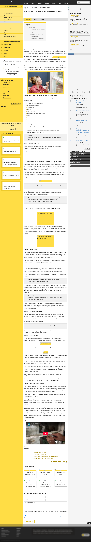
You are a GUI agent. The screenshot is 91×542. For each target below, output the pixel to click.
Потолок (5, 26)
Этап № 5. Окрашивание (35, 36)
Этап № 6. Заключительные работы (37, 38)
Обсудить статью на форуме (59, 461)
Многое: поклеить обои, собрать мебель (13, 68)
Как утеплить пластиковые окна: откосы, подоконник (78, 158)
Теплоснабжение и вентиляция (10, 36)
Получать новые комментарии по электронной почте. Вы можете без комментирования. (44, 517)
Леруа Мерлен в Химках (82, 140)
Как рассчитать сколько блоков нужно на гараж (11, 176)
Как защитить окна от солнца (77, 166)
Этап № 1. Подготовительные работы (37, 29)
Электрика (6, 50)
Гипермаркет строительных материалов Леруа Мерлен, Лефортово (83, 130)
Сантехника (6, 30)
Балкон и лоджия (7, 9)
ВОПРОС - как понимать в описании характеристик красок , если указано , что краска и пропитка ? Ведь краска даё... (78, 18)
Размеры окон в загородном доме (79, 153)
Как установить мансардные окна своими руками (45, 456)
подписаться (62, 516)
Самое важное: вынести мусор (12, 71)
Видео (53, 3)
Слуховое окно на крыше (39, 454)
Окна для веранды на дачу (60, 473)
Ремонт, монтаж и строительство (10, 6)
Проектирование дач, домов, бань (10, 28)
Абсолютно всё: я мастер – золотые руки (11, 65)
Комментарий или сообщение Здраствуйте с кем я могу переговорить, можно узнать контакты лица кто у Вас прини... (79, 47)
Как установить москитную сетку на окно (43, 458)
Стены (5, 34)
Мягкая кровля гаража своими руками (10, 152)
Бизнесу (5, 56)
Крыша (5, 15)
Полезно (5, 53)
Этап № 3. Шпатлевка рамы (35, 33)
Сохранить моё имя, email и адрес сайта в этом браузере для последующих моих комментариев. (46, 512)
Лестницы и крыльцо (8, 17)
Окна (5, 21)
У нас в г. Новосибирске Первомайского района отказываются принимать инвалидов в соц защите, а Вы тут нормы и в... (79, 39)
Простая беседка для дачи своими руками (9, 187)
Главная (26, 3)
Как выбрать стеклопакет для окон (60, 483)
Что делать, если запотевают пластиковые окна (30, 484)
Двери (5, 11)
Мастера (39, 3)
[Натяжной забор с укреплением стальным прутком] (11, 114)
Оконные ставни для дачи (39, 452)
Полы (5, 24)
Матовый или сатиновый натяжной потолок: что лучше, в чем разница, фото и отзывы (11, 164)
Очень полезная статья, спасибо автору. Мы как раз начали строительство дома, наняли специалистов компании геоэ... (80, 32)
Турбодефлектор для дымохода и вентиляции (11, 140)
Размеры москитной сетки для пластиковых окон (77, 161)
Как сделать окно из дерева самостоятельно (45, 474)
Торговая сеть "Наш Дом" (82, 111)
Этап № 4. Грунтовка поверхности (36, 34)
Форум (32, 3)
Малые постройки (7, 19)
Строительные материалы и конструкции (12, 41)
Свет (4, 32)
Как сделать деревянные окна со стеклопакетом (30, 474)
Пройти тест (11, 129)
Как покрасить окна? (31, 27)
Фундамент (6, 38)
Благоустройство (7, 47)
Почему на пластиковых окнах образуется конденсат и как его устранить (45, 485)
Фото (60, 3)
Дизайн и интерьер (7, 44)
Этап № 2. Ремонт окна (34, 31)
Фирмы (66, 3)
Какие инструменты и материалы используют (36, 25)
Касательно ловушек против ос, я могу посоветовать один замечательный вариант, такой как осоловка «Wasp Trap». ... (79, 25)
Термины (47, 3)
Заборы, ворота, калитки (8, 13)
